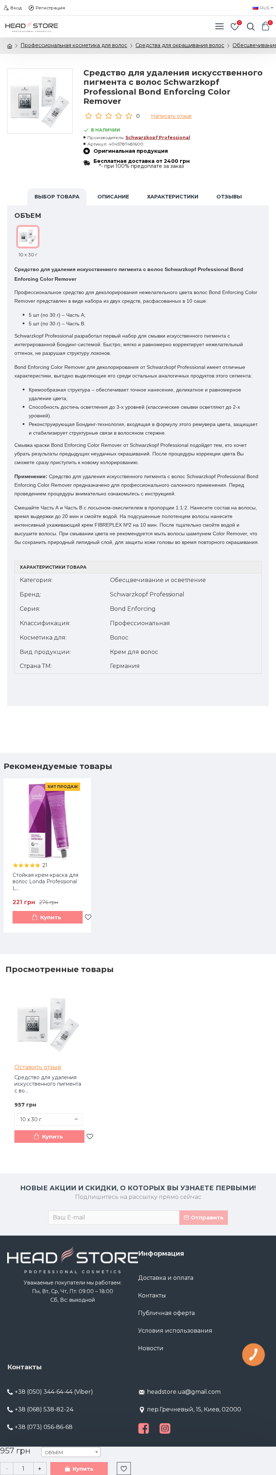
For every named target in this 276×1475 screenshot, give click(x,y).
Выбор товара (56, 196)
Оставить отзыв (37, 1067)
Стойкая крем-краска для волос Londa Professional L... (45, 881)
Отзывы (229, 196)
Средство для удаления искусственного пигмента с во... (47, 1084)
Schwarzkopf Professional (157, 137)
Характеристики (172, 196)
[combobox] (71, 1452)
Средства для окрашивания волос (179, 45)
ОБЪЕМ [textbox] (54, 1452)
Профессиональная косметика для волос (73, 45)
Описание (113, 196)
